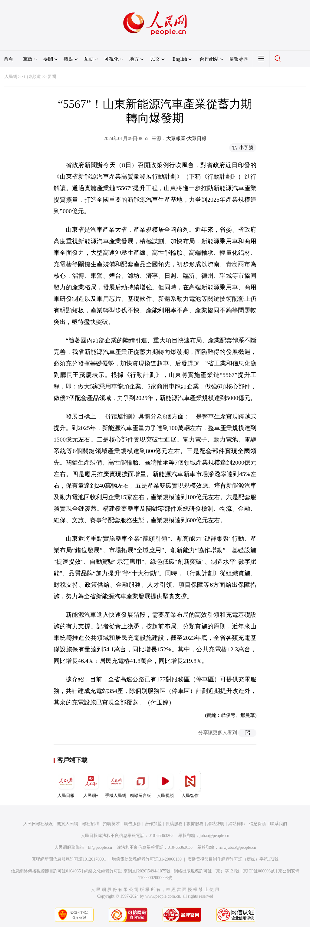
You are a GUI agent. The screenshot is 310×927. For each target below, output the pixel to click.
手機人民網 (115, 795)
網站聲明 (215, 823)
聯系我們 (278, 823)
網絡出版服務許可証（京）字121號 (206, 871)
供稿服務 (174, 823)
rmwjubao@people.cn (237, 847)
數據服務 (194, 823)
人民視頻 (165, 795)
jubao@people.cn (214, 835)
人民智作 (190, 795)
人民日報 (66, 795)
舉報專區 (239, 59)
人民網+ (90, 795)
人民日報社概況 (38, 823)
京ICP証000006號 (259, 871)
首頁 (8, 59)
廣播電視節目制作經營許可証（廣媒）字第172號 (233, 859)
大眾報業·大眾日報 (186, 138)
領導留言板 (140, 795)
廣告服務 (132, 823)
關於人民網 (67, 823)
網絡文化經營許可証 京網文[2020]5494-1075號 (127, 871)
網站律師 (236, 823)
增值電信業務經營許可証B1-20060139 (147, 859)
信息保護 (257, 823)
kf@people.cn (100, 847)
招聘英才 (111, 823)
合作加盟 (153, 823)
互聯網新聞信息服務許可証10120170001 (69, 859)
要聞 (52, 76)
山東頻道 (32, 76)
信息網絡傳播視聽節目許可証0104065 (46, 871)
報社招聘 (90, 823)
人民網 (11, 76)
